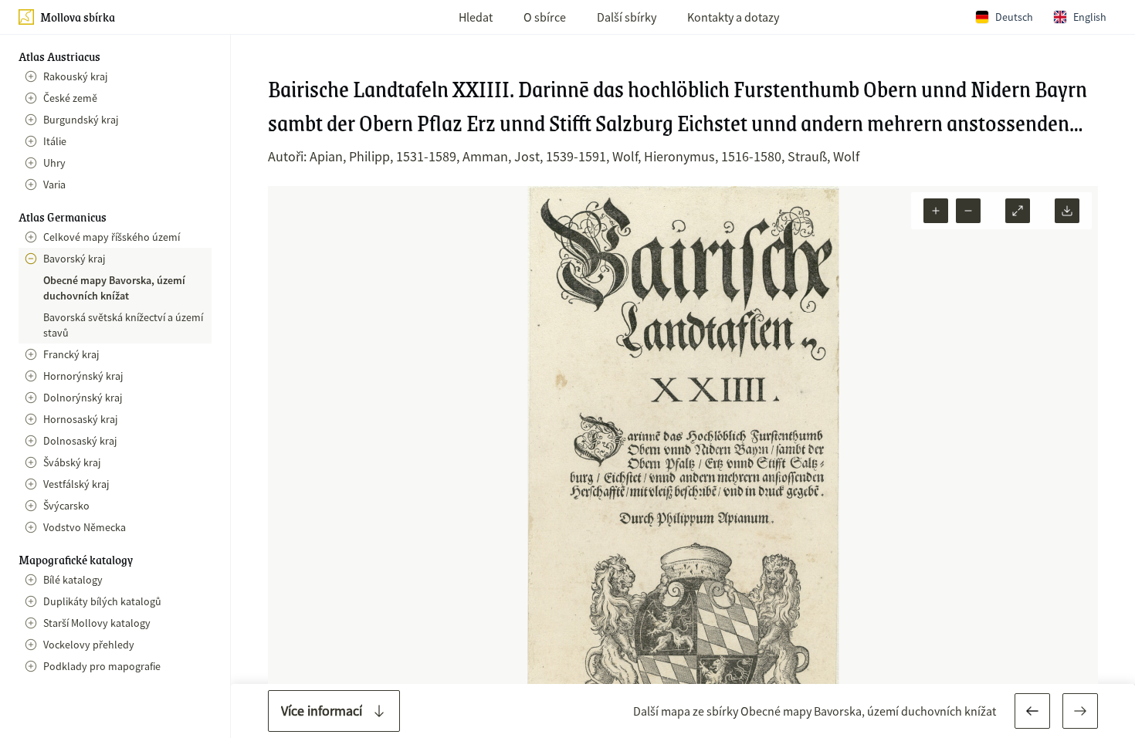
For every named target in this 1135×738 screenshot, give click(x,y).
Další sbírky (626, 17)
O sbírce (544, 17)
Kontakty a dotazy (733, 17)
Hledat (476, 17)
